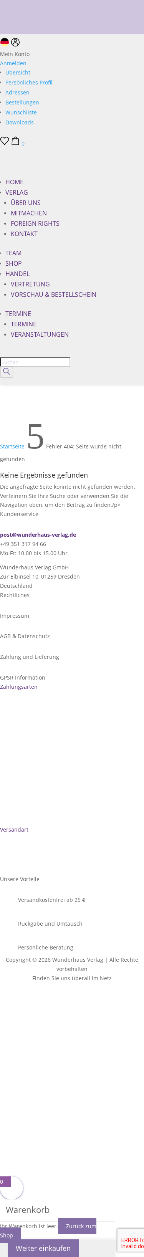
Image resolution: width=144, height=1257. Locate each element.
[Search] (6, 372)
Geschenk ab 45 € (22, 14)
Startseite (12, 446)
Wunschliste (21, 112)
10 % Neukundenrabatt (30, 4)
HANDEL (17, 274)
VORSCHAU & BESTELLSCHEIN (53, 294)
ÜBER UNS (26, 202)
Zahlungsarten (19, 686)
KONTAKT (24, 234)
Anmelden (13, 63)
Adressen (17, 92)
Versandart (14, 829)
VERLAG (16, 192)
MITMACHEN (29, 213)
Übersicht (17, 72)
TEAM (13, 253)
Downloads (19, 122)
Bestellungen (22, 102)
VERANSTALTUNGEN (40, 334)
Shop (13, 263)
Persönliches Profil (29, 82)
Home (14, 182)
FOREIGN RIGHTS (35, 223)
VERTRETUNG (30, 284)
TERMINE (18, 313)
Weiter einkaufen (43, 1248)
